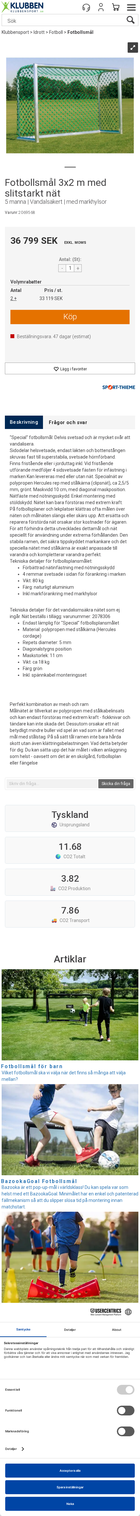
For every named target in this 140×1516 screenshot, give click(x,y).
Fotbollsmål (80, 32)
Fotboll (56, 32)
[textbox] (52, 783)
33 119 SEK (51, 298)
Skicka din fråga (116, 783)
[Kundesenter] (86, 7)
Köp (70, 316)
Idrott (39, 32)
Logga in (100, 7)
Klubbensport (15, 32)
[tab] (24, 422)
